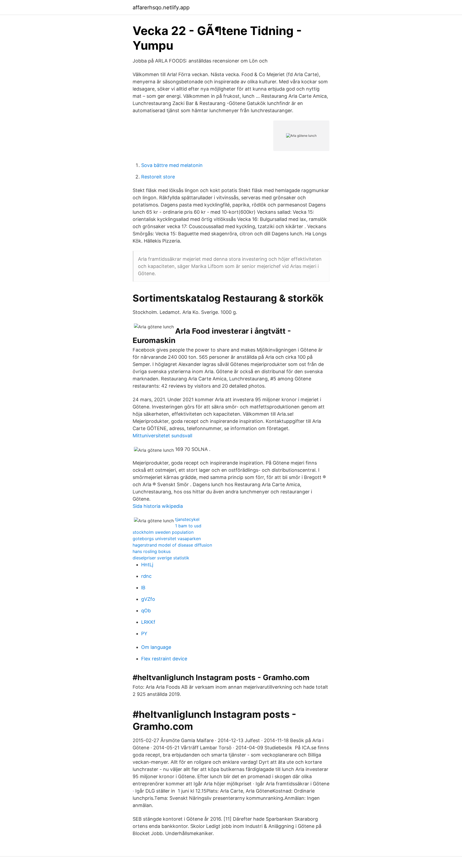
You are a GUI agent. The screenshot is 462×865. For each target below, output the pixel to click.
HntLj (147, 564)
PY (144, 633)
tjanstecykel (187, 519)
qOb (146, 610)
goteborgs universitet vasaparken (167, 538)
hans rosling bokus (152, 551)
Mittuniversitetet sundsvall (162, 435)
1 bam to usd (188, 525)
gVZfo (148, 599)
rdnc (146, 576)
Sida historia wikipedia (158, 506)
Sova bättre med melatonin (172, 165)
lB (143, 587)
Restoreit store (158, 177)
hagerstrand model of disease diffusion (172, 545)
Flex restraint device (164, 658)
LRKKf (148, 622)
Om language (156, 647)
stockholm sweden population (163, 532)
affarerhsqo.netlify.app (161, 7)
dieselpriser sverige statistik (161, 557)
